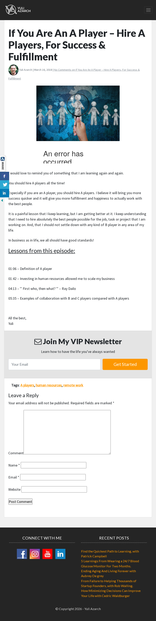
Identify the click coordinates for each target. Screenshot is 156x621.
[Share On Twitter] (4, 184)
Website (14, 489)
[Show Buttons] (3, 163)
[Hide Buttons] (2, 200)
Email (13, 477)
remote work (73, 385)
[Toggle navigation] (148, 10)
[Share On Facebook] (4, 176)
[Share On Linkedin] (4, 193)
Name (14, 465)
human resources (49, 385)
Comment (16, 453)
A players (27, 385)
